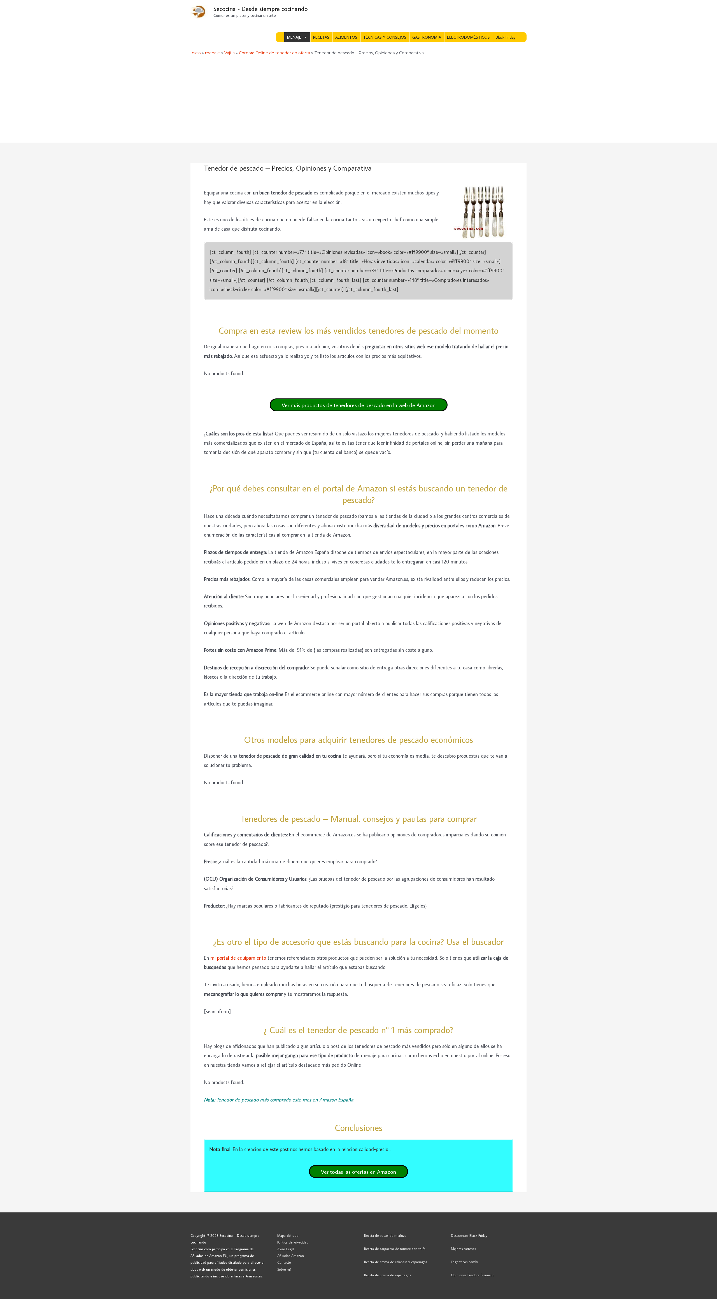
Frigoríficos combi (464, 1261)
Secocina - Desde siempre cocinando (260, 8)
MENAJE (294, 37)
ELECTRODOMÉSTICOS (468, 37)
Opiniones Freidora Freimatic (472, 1275)
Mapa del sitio (288, 1235)
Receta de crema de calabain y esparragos (395, 1261)
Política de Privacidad (292, 1242)
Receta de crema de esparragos (387, 1275)
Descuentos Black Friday (469, 1235)
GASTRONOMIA (426, 37)
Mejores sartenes (463, 1248)
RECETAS (321, 37)
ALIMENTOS (346, 37)
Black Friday (505, 37)
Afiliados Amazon (290, 1255)
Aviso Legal (285, 1249)
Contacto (284, 1262)
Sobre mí (284, 1269)
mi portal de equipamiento (238, 958)
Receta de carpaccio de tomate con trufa (394, 1248)
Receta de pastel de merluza (385, 1235)
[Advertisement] (358, 100)
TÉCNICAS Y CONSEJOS (384, 37)
